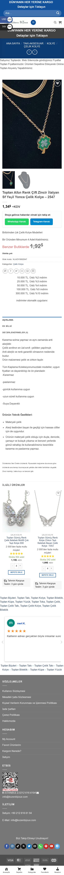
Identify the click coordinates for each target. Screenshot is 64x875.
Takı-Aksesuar (33, 43)
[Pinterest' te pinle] (27, 271)
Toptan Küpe (7, 602)
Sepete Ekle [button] (16, 572)
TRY (6, 26)
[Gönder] (58, 13)
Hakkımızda (8, 721)
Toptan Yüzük (22, 602)
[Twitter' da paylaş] (16, 271)
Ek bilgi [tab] (7, 326)
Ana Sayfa (13, 43)
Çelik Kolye (32, 46)
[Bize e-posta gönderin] (34, 846)
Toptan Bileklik (55, 598)
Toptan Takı (23, 598)
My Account (8, 739)
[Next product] (29, 52)
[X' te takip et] (23, 846)
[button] (33, 22)
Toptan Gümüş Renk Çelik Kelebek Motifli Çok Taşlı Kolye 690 (16, 540)
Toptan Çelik (53, 602)
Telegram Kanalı (41, 221)
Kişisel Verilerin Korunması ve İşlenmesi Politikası (29, 703)
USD (7, 19)
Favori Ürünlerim (11, 745)
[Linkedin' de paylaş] (33, 271)
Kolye (51, 43)
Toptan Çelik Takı (9, 606)
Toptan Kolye (38, 598)
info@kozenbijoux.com (14, 797)
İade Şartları (9, 709)
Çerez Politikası (11, 715)
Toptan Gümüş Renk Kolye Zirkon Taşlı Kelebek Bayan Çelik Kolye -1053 (48, 541)
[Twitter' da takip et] (29, 846)
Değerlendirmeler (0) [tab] (15, 332)
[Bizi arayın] (40, 846)
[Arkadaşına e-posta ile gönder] (22, 271)
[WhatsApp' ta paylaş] (5, 271)
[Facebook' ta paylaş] (10, 271)
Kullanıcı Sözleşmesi (13, 691)
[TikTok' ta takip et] (18, 846)
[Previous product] (34, 52)
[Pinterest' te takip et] (46, 846)
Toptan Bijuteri (8, 598)
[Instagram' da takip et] (12, 846)
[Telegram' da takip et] (57, 846)
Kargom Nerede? (11, 751)
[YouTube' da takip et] (51, 846)
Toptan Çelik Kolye (30, 606)
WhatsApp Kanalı (17, 221)
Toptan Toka (38, 602)
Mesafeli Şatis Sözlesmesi (16, 697)
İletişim (6, 757)
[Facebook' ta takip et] (6, 846)
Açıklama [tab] (7, 320)
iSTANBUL (10, 793)
